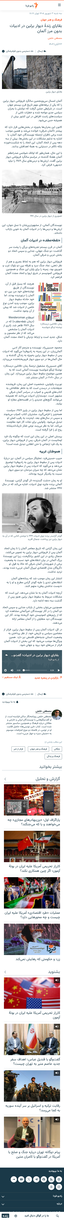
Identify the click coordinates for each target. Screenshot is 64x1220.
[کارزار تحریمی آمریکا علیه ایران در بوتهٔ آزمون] (32, 993)
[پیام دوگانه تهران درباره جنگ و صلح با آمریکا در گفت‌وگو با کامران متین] (32, 1132)
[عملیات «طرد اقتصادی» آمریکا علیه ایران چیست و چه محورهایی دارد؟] (32, 893)
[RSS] (51, 1179)
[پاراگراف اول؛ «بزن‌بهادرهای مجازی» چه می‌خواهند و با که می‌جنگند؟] (32, 800)
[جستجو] (57, 1216)
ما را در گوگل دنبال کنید (36, 1216)
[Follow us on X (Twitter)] (29, 1179)
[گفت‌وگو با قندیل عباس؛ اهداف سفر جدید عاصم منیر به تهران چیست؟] (32, 1039)
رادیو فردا (52, 660)
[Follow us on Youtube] (21, 1179)
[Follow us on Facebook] (44, 1179)
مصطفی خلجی (55, 38)
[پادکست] (16, 1216)
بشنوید (54, 972)
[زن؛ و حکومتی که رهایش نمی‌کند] (32, 939)
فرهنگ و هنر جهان (51, 20)
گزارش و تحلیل (48, 779)
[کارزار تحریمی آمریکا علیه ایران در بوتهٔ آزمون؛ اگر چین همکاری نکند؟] (32, 846)
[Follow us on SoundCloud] (14, 1179)
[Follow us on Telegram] (36, 1179)
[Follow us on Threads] (51, 1187)
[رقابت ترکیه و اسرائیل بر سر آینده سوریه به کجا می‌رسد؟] (32, 1086)
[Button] (41, 51)
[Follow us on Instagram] (59, 1187)
